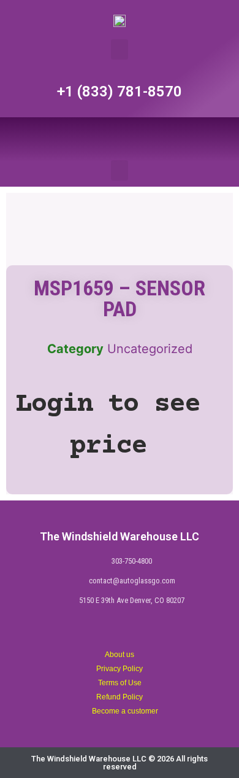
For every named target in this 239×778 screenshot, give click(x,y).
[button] (119, 49)
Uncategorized (149, 348)
